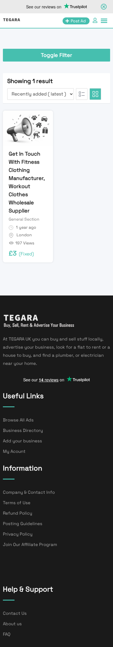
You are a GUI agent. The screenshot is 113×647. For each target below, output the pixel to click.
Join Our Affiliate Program (30, 544)
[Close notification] (103, 6)
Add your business (22, 441)
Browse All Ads (18, 420)
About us (12, 623)
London (24, 234)
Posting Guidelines (22, 523)
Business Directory (23, 430)
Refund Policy (17, 513)
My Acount (14, 451)
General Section (24, 219)
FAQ (6, 634)
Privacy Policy (17, 534)
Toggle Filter (56, 55)
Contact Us (15, 613)
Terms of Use (16, 502)
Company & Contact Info (29, 492)
